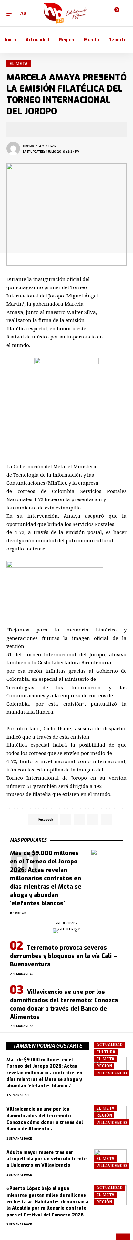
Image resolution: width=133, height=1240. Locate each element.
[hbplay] (67, 13)
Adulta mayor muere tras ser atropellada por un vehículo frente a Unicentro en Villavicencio (46, 1159)
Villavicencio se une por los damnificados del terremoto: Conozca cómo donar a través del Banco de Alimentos (44, 1119)
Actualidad (110, 1045)
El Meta (19, 63)
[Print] (71, 129)
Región (104, 1066)
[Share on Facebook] (21, 129)
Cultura (106, 1052)
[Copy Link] (61, 129)
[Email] (51, 129)
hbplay (28, 145)
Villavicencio (112, 1073)
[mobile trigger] (11, 13)
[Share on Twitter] (31, 129)
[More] (81, 129)
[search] (123, 13)
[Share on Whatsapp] (41, 129)
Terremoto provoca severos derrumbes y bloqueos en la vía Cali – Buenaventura (63, 956)
